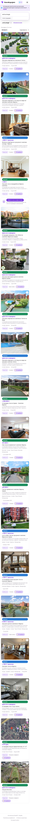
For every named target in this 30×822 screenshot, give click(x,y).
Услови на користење (21, 818)
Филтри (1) (4, 30)
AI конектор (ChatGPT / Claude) (15, 815)
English (5, 9)
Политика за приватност (9, 818)
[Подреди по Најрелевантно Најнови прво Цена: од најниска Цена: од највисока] (19, 30)
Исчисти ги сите (18, 22)
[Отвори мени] (27, 2)
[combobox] (15, 14)
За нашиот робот (15, 820)
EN (20, 2)
